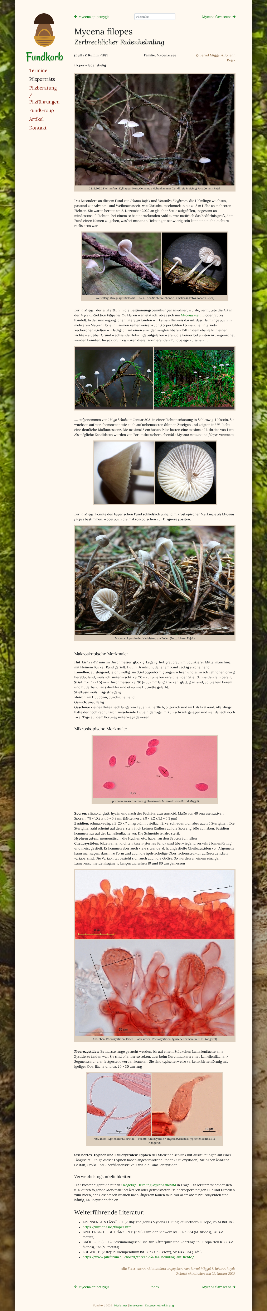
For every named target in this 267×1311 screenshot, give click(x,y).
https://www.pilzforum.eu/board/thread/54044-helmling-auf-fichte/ (138, 1257)
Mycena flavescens (216, 17)
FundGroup (41, 110)
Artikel (36, 119)
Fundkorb (44, 57)
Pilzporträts (52, 79)
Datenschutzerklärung (159, 1305)
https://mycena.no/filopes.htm (107, 1227)
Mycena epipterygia (94, 17)
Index (154, 1287)
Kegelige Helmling (149, 1185)
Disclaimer (120, 1305)
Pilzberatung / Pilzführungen (44, 95)
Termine (38, 70)
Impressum (136, 1305)
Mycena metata (193, 315)
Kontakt (38, 128)
